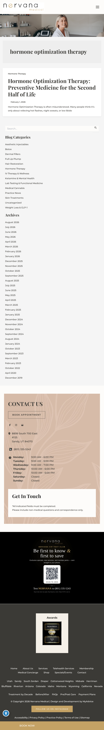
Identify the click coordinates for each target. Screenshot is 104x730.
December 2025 (14, 261)
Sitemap (79, 657)
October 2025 (12, 271)
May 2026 (10, 237)
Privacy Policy (45, 657)
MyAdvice (88, 701)
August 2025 (12, 280)
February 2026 (13, 251)
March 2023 (11, 358)
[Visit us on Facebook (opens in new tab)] (9, 425)
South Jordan (31, 681)
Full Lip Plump (13, 159)
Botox (8, 149)
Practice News (13, 193)
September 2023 (14, 353)
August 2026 (12, 222)
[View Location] (10, 433)
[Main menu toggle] (97, 7)
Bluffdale (6, 686)
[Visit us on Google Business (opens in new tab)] (22, 425)
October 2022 (12, 368)
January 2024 (12, 344)
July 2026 (10, 227)
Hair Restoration (14, 164)
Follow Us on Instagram (52, 709)
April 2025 (10, 300)
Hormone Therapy (17, 74)
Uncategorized (13, 202)
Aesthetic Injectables (16, 144)
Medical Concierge (28, 672)
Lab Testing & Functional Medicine (24, 183)
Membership (86, 668)
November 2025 (14, 266)
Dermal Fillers (12, 154)
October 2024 (12, 329)
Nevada (98, 686)
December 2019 (13, 378)
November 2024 (14, 324)
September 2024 (14, 334)
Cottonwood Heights (62, 681)
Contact (81, 672)
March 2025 (11, 305)
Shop (46, 672)
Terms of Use (64, 657)
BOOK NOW (27, 725)
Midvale (80, 681)
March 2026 (11, 246)
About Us (28, 668)
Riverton (18, 686)
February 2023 (13, 363)
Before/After (42, 694)
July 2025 (10, 285)
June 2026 (10, 232)
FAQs (55, 694)
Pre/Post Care (68, 694)
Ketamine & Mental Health (19, 178)
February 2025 (13, 309)
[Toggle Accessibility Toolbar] (6, 713)
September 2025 (14, 275)
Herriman (91, 681)
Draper (44, 681)
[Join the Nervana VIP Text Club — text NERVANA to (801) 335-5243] (52, 568)
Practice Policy (54, 717)
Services (43, 668)
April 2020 (10, 373)
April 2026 (10, 241)
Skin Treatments (14, 198)
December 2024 (14, 319)
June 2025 (10, 290)
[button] (26, 415)
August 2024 (12, 339)
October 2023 (12, 348)
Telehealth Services (63, 668)
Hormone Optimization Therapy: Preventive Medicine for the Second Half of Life (52, 87)
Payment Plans (87, 694)
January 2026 (12, 256)
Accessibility (27, 657)
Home (14, 668)
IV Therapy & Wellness (17, 173)
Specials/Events (63, 672)
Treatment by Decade (21, 694)
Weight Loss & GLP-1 (16, 207)
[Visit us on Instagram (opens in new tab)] (16, 425)
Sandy (18, 681)
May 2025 (10, 295)
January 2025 (12, 314)
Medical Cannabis (15, 188)
